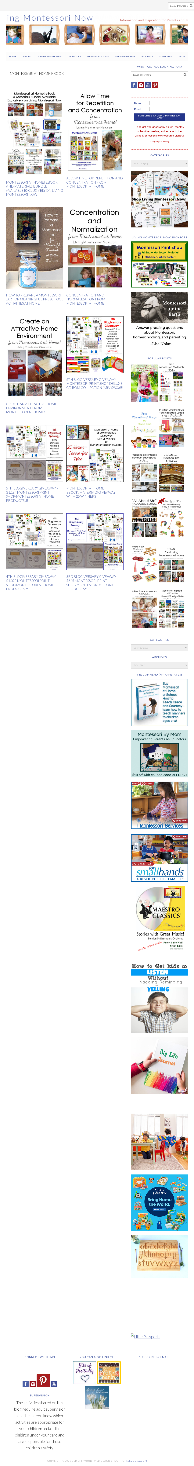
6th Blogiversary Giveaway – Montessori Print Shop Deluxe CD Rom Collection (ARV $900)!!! (94, 383)
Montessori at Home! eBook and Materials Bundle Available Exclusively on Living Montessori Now (34, 188)
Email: (138, 109)
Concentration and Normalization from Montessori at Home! (85, 299)
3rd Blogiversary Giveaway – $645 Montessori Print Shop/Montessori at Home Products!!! (92, 582)
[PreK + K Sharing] (109, 1382)
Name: (138, 103)
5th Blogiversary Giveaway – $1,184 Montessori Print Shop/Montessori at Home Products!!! (32, 494)
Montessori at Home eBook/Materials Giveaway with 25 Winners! (91, 492)
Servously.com (136, 1460)
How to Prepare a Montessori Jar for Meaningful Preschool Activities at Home (34, 299)
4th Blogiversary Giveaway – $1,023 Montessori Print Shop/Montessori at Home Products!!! (32, 582)
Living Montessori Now (97, 30)
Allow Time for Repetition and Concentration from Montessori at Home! (94, 182)
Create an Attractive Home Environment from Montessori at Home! (31, 408)
